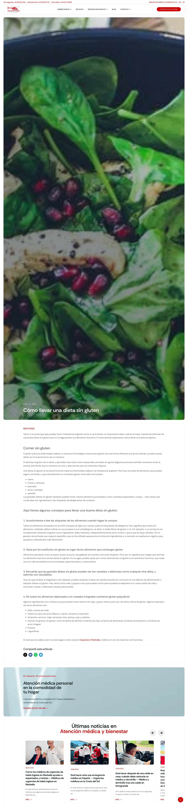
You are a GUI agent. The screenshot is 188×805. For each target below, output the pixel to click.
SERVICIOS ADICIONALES (96, 9)
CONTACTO (124, 9)
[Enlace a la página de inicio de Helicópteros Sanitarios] (13, 9)
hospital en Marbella (90, 639)
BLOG (114, 9)
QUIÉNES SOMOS (63, 9)
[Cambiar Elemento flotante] (180, 799)
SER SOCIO (79, 9)
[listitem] (44, 770)
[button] (25, 655)
